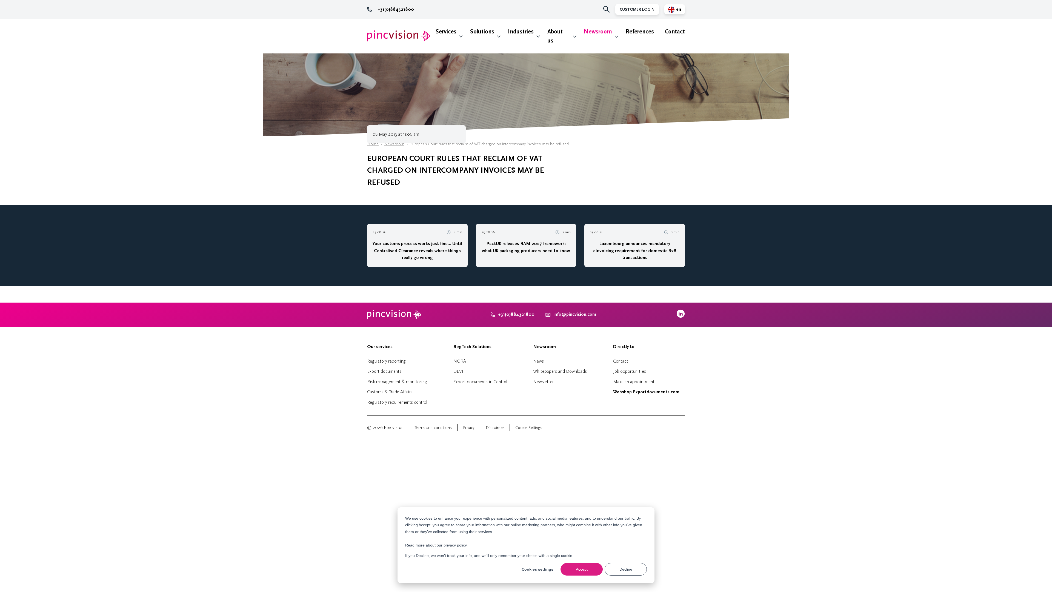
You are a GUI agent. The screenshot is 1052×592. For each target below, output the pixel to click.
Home (373, 144)
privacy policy (455, 545)
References (640, 31)
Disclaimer (495, 427)
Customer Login (637, 9)
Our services (380, 346)
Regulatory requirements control (397, 402)
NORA (459, 361)
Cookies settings (537, 569)
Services (446, 31)
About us (555, 36)
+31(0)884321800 (396, 9)
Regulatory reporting (386, 361)
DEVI (458, 371)
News (538, 361)
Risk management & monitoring (397, 381)
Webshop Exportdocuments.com (646, 392)
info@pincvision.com (574, 314)
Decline (625, 569)
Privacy (468, 427)
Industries (521, 31)
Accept (582, 569)
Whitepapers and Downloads (560, 371)
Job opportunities (629, 371)
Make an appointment (633, 381)
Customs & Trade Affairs (390, 391)
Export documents (384, 371)
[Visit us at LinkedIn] (680, 316)
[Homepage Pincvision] (398, 36)
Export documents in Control (480, 381)
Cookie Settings (528, 427)
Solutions (482, 31)
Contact (675, 31)
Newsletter (543, 381)
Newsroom (598, 31)
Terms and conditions (433, 427)
